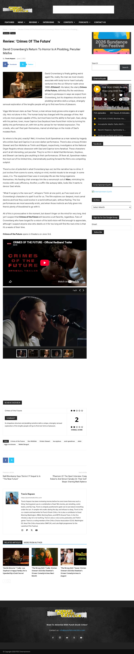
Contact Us (100, 22)
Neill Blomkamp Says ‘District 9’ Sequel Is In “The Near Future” (21, 477)
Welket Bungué (24, 444)
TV (59, 22)
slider (80, 441)
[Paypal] (28, 530)
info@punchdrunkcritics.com (72, 630)
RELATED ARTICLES (12, 543)
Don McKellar (32, 441)
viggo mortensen (10, 444)
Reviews (33, 22)
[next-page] (8, 581)
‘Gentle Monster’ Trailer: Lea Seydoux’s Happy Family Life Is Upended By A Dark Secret (15, 570)
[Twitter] (11, 460)
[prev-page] (4, 581)
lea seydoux (57, 441)
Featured (9, 22)
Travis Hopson (10, 58)
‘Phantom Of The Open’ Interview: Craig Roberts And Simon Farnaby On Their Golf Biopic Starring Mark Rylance (68, 479)
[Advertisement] (83, 9)
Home (5, 29)
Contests (68, 22)
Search (95, 63)
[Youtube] (37, 530)
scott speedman (69, 441)
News (20, 22)
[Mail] (67, 637)
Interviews (48, 22)
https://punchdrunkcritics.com (31, 498)
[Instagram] (23, 530)
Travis (13, 33)
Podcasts (83, 22)
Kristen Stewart (45, 441)
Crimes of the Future (17, 441)
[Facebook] (5, 460)
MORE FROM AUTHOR (33, 543)
